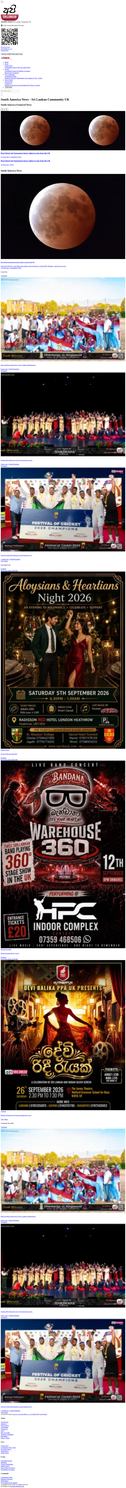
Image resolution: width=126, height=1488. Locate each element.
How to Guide (35, 85)
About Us (8, 85)
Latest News (9, 66)
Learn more (43, 1414)
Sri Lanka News (25, 67)
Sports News (5, 1453)
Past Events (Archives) (12, 73)
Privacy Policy (5, 1438)
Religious (4, 1462)
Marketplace (21, 78)
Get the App (8, 82)
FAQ (29, 85)
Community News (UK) (12, 67)
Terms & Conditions (7, 1434)
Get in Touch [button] (9, 80)
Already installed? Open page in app (12, 54)
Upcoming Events (10, 71)
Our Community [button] (10, 74)
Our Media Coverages (23, 71)
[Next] (6, 109)
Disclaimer (4, 1436)
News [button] (6, 64)
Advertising (23, 85)
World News (5, 1451)
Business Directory (11, 78)
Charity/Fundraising (7, 1464)
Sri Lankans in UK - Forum (33, 78)
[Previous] (2, 109)
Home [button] (7, 62)
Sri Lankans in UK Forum (9, 1483)
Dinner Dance (5, 1466)
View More (4, 561)
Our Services (15, 85)
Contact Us (8, 83)
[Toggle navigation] (11, 59)
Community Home (10, 76)
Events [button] (7, 69)
